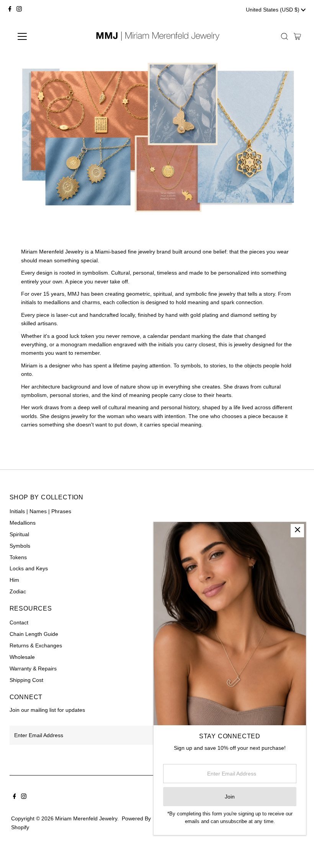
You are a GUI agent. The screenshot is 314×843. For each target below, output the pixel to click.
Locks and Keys (29, 568)
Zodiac (18, 591)
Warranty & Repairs (33, 668)
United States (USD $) (273, 10)
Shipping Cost (26, 680)
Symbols (20, 546)
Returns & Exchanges (36, 645)
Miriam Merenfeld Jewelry (86, 818)
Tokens (18, 557)
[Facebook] (10, 9)
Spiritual (19, 534)
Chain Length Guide (34, 634)
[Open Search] (284, 36)
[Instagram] (19, 9)
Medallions (23, 523)
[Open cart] (297, 36)
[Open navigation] (47, 36)
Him (14, 580)
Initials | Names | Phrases (40, 511)
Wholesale (22, 657)
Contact (19, 622)
